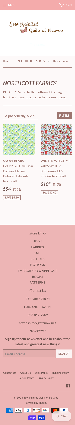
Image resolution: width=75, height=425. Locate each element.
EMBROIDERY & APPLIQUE (37, 270)
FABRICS (37, 247)
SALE (37, 253)
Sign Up (63, 353)
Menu (12, 5)
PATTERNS (37, 282)
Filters (64, 115)
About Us (25, 372)
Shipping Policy (60, 372)
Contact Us (9, 372)
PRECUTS (37, 259)
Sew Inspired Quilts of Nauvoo (41, 397)
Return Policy (26, 377)
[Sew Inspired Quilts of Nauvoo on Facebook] (68, 386)
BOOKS (37, 276)
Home (6, 61)
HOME (37, 241)
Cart (68, 5)
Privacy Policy (46, 377)
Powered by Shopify (36, 402)
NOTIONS (37, 264)
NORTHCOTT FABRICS (31, 61)
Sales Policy (41, 372)
